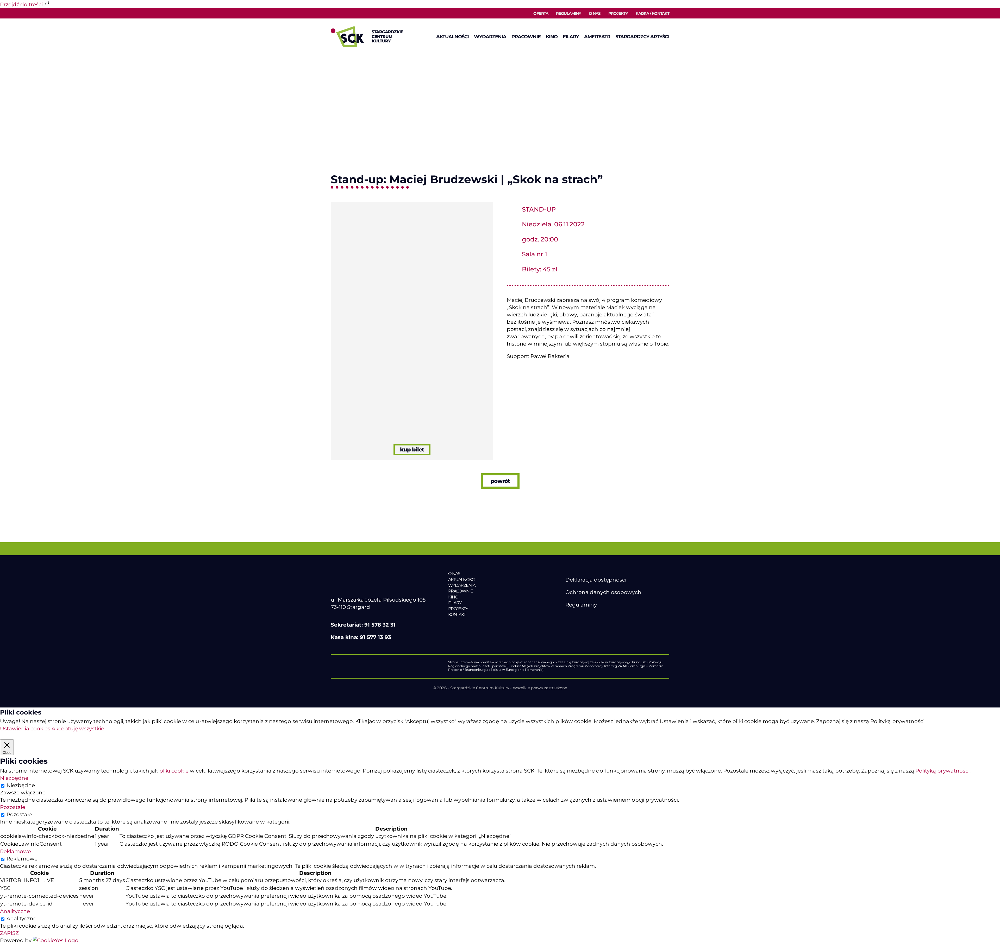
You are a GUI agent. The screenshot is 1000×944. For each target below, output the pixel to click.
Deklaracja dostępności (595, 580)
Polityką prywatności (942, 771)
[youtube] (579, 617)
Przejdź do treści (22, 4)
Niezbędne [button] (14, 778)
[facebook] (568, 617)
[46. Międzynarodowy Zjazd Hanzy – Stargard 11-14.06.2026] (484, 625)
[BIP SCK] (575, 626)
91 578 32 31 (380, 625)
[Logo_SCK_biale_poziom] (377, 573)
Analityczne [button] (15, 911)
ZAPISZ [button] (9, 933)
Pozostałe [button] (12, 807)
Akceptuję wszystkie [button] (78, 728)
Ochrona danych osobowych (603, 592)
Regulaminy (581, 605)
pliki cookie (174, 771)
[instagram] (590, 617)
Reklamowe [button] (15, 851)
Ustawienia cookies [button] (25, 728)
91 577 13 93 (375, 637)
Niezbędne (21, 785)
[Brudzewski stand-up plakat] (412, 204)
